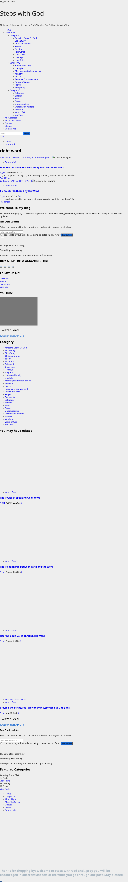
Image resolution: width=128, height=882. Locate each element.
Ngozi (3, 172)
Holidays (19, 57)
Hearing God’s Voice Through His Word (22, 635)
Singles (18, 95)
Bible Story (10, 350)
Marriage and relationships (28, 71)
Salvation (19, 93)
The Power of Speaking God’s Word (20, 497)
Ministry (19, 73)
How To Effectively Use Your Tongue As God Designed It (26, 157)
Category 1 (15, 35)
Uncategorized (22, 104)
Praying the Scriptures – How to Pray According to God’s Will (35, 707)
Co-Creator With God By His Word (16, 181)
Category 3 (15, 90)
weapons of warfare (24, 106)
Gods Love (20, 54)
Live (2, 136)
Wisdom (19, 109)
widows (8, 416)
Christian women (23, 43)
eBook (18, 46)
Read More (5, 178)
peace (18, 76)
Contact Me (10, 128)
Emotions (19, 49)
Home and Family (23, 65)
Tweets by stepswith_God (12, 335)
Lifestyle (19, 68)
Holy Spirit (20, 60)
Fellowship (20, 51)
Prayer (18, 84)
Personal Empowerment (26, 79)
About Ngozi (11, 117)
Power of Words (22, 82)
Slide (17, 98)
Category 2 (15, 62)
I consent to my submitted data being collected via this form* (31, 234)
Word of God (21, 112)
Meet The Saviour (13, 120)
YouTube (19, 115)
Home (8, 29)
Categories (10, 32)
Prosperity (20, 87)
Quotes (8, 123)
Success (18, 101)
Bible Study (20, 40)
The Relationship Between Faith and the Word (26, 566)
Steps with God (22, 13)
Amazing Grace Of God (26, 38)
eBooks (8, 126)
